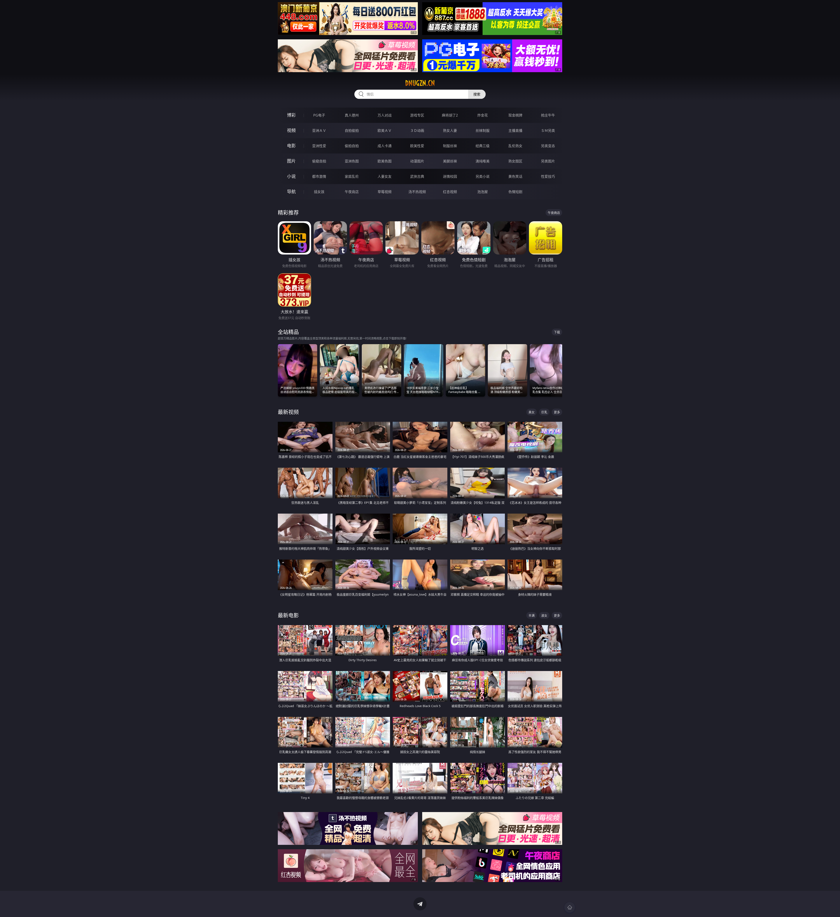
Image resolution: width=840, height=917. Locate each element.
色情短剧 (515, 191)
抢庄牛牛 (548, 115)
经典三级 (483, 145)
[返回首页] (569, 907)
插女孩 (319, 191)
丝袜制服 (483, 130)
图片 (291, 161)
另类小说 (483, 176)
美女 (531, 412)
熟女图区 (515, 161)
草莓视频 (385, 191)
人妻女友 (385, 176)
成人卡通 (385, 145)
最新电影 (288, 615)
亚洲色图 (352, 161)
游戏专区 (417, 115)
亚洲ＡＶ (319, 130)
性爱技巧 (548, 176)
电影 (291, 146)
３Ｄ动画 (417, 130)
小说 (291, 176)
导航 (291, 192)
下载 (557, 332)
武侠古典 (417, 176)
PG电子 (319, 115)
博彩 (291, 115)
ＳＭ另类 (548, 130)
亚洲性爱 (319, 145)
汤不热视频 (417, 191)
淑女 (544, 615)
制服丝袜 (450, 145)
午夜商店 (352, 191)
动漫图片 (417, 161)
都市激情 (319, 176)
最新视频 (288, 411)
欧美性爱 (417, 145)
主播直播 (515, 130)
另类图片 (548, 161)
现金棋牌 (515, 115)
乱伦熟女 (515, 145)
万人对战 (385, 115)
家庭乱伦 (352, 176)
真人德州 (352, 115)
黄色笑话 (515, 176)
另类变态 (548, 145)
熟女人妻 (450, 130)
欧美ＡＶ (385, 130)
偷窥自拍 (319, 161)
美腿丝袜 (450, 161)
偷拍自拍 (352, 145)
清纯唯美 (483, 161)
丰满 (531, 615)
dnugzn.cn (420, 83)
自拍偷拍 (352, 130)
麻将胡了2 (450, 115)
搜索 (476, 94)
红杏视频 (450, 191)
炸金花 (482, 115)
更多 (557, 412)
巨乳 (544, 412)
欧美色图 (385, 161)
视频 (291, 130)
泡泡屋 (482, 191)
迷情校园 (450, 176)
